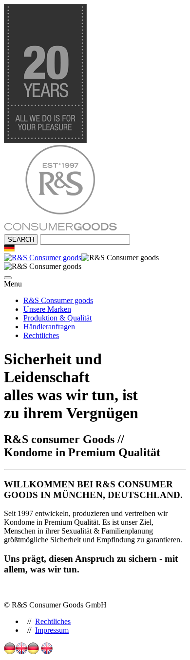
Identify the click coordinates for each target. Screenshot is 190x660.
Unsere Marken (47, 309)
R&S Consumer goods (58, 300)
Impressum (52, 630)
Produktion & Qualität (57, 318)
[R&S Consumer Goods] (60, 230)
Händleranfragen (49, 326)
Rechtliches (41, 335)
